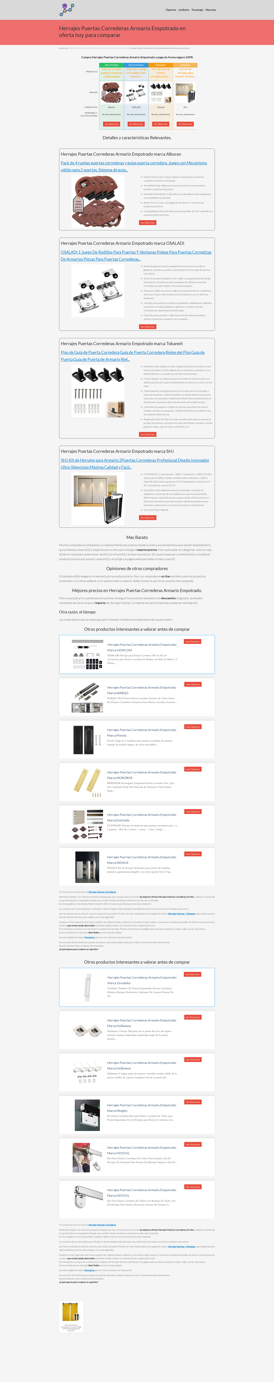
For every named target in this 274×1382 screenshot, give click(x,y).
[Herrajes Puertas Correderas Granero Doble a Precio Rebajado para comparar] (71, 1312)
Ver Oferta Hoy (111, 124)
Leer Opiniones (192, 641)
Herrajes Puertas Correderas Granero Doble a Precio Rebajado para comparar (71, 1328)
